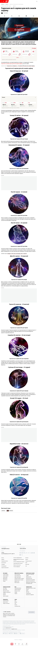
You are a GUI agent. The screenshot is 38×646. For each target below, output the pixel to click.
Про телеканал (3, 562)
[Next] (24, 57)
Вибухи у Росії (17, 581)
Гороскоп (6, 4)
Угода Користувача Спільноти (18, 563)
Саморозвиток (28, 593)
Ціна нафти (5, 588)
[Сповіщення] (37, 1)
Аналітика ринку (5, 600)
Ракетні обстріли (17, 574)
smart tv (16, 633)
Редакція (2, 559)
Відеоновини (5, 578)
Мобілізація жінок (29, 578)
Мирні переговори (18, 577)
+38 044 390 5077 (23, 548)
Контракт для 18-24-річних (30, 579)
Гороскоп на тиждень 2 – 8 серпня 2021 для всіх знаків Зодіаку (21, 65)
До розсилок (31, 612)
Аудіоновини (5, 579)
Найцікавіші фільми (18, 588)
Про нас (2, 557)
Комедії (16, 592)
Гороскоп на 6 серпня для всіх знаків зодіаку (16, 4)
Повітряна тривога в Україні (19, 578)
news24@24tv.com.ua (5, 548)
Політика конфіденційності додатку (19, 561)
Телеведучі (3, 564)
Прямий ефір (5, 577)
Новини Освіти (29, 586)
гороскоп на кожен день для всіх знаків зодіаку (11, 63)
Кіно (15, 586)
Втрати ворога (17, 582)
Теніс (15, 603)
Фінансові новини (6, 590)
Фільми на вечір (17, 590)
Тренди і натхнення (6, 603)
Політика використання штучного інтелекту (19, 559)
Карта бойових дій (18, 575)
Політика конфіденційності (18, 557)
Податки (4, 594)
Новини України (5, 575)
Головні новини (5, 574)
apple (11, 633)
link (20, 553)
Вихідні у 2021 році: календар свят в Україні (17, 253)
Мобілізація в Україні (30, 573)
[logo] (6, 1)
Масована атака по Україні (19, 579)
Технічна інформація (17, 566)
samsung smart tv (22, 633)
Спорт (16, 599)
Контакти (26, 557)
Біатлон (16, 604)
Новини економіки (6, 586)
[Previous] (14, 57)
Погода (4, 581)
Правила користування (5, 567)
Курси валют (5, 589)
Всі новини (5, 573)
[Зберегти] (33, 16)
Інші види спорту (17, 606)
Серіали (16, 593)
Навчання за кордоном (30, 594)
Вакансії (26, 559)
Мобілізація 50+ (28, 576)
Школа (27, 590)
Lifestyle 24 (3, 4)
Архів (26, 562)
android (5, 633)
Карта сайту (27, 564)
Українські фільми (18, 589)
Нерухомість (5, 599)
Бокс (15, 600)
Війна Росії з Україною (19, 573)
